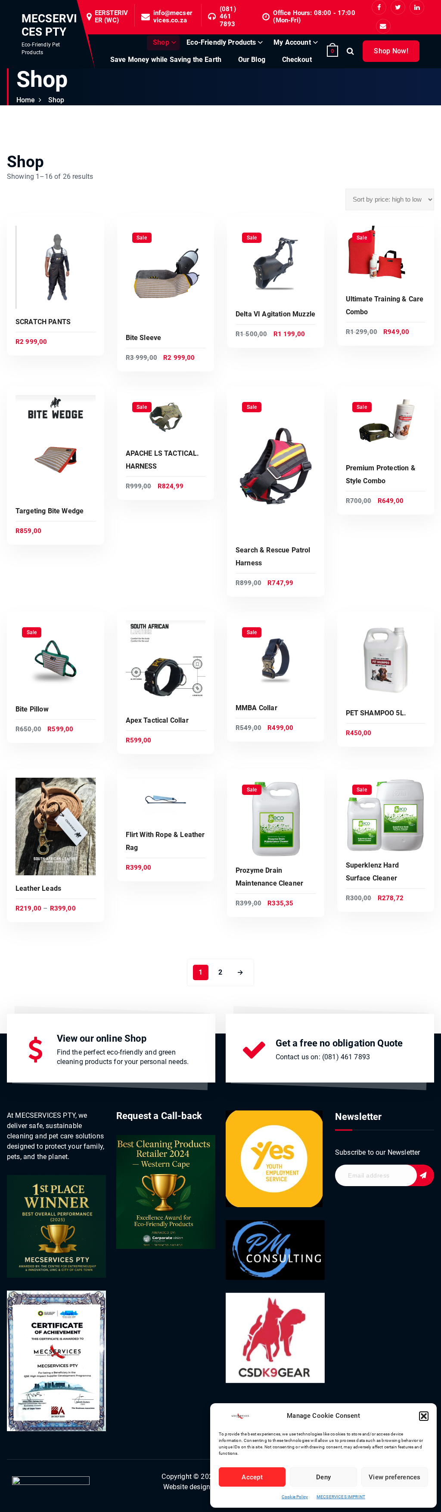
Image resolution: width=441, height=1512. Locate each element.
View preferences (395, 1477)
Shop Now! (391, 51)
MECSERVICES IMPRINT (341, 1496)
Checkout (297, 59)
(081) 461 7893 (228, 17)
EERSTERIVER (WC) (111, 16)
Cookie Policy (295, 1496)
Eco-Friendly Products (221, 42)
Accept (252, 1477)
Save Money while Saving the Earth (165, 59)
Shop (161, 42)
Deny (323, 1477)
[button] (423, 1416)
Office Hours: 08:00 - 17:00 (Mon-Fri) (314, 16)
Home (25, 100)
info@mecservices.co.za (172, 16)
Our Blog (251, 59)
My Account (292, 42)
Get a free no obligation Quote (339, 1043)
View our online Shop (101, 1038)
